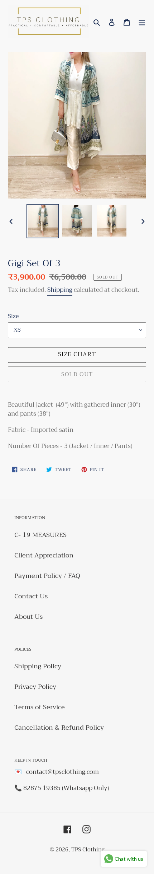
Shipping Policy (37, 666)
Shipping (59, 290)
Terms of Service (39, 707)
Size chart (77, 354)
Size (13, 316)
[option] (43, 221)
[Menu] (141, 21)
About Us (28, 616)
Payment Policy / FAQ (47, 575)
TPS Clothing (88, 849)
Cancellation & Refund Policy (59, 727)
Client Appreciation (43, 555)
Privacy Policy (35, 686)
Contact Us (31, 596)
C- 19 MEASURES (40, 535)
